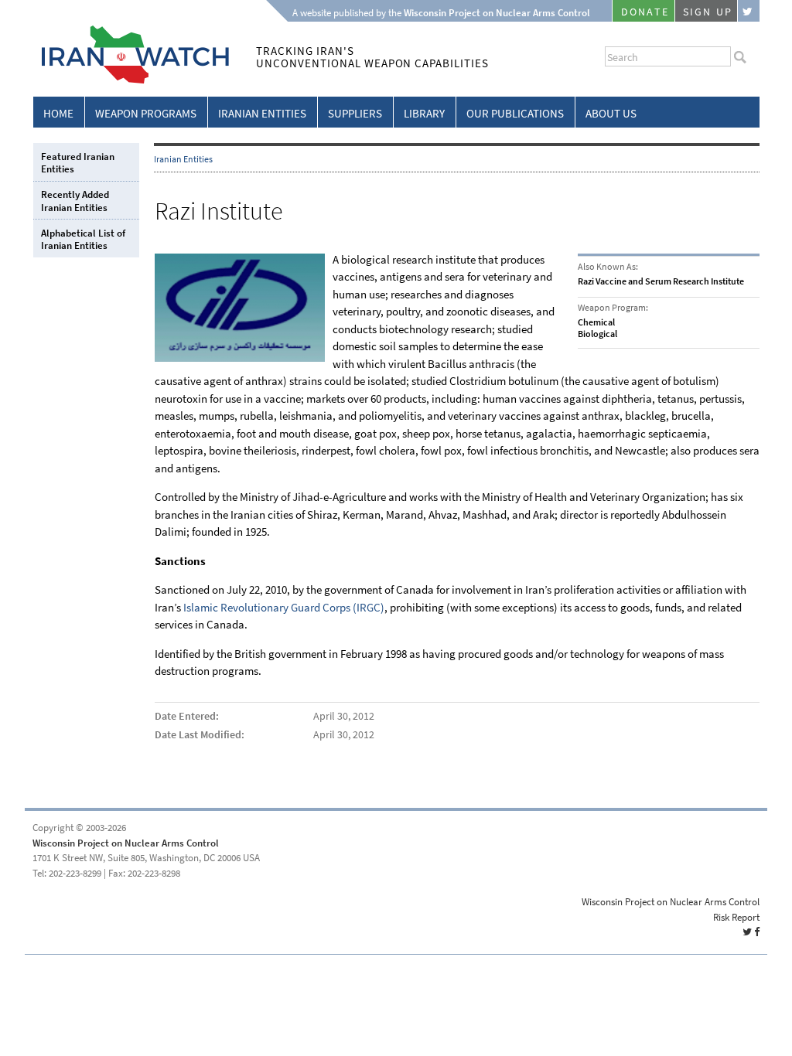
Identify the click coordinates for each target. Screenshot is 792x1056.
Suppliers (355, 113)
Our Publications (515, 113)
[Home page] (131, 80)
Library (424, 113)
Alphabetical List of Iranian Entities (83, 239)
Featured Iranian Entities (77, 162)
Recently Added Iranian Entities (75, 200)
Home (58, 113)
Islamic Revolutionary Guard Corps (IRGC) (283, 607)
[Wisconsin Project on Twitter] (749, 11)
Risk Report (736, 917)
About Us (611, 113)
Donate (645, 12)
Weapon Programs (145, 113)
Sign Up (707, 12)
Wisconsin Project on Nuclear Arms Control (125, 843)
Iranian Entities (262, 113)
